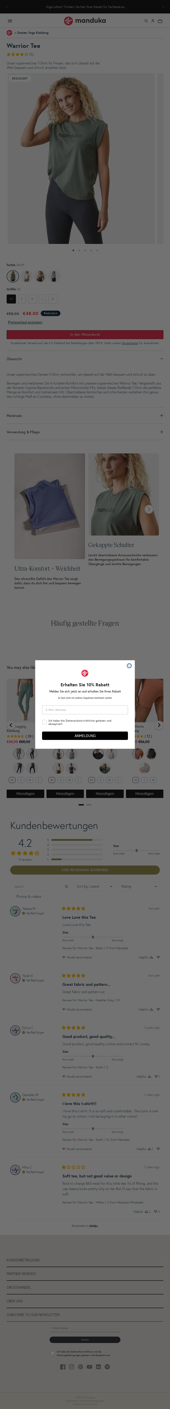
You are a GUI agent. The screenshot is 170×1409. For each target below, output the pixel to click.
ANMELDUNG (85, 735)
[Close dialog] (129, 666)
